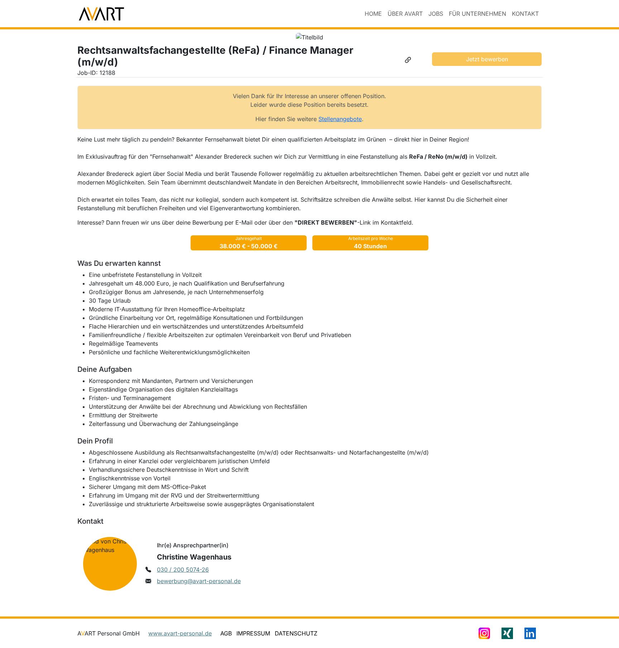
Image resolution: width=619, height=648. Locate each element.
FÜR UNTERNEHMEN (477, 13)
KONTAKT (525, 13)
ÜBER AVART (405, 13)
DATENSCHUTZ (296, 633)
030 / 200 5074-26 (183, 569)
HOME (373, 13)
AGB (226, 633)
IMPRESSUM (253, 633)
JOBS (435, 13)
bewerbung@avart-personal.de (199, 581)
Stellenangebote (340, 119)
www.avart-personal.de (180, 633)
